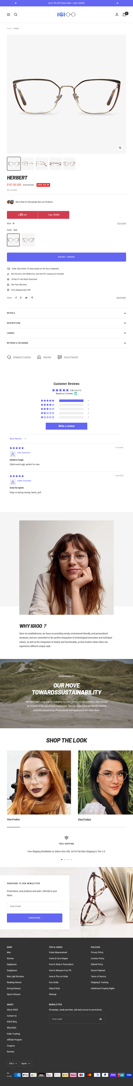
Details (11, 313)
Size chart (121, 223)
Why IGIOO (11, 1027)
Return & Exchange (17, 343)
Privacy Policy (97, 952)
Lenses (10, 333)
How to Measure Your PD (60, 970)
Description (13, 323)
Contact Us (12, 1015)
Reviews (10, 1051)
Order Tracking (13, 1033)
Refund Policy (97, 964)
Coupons (11, 1045)
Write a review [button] (66, 426)
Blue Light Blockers (15, 976)
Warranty (47, 357)
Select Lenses (66, 257)
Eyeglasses (12, 964)
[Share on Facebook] (16, 298)
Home (9, 28)
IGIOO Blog (12, 1021)
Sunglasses (12, 970)
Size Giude (53, 982)
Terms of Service (98, 976)
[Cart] (124, 14)
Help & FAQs (54, 988)
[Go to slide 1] (61, 859)
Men (9, 952)
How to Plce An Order (58, 976)
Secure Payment (71, 357)
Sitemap (52, 994)
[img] (17, 448)
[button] (48, 400)
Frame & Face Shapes (58, 958)
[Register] (100, 1019)
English (24, 1063)
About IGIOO (12, 1009)
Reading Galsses (14, 982)
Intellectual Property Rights (103, 988)
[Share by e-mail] (32, 298)
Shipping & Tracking (21, 357)
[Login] (116, 14)
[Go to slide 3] (68, 859)
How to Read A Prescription (61, 964)
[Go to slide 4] (71, 859)
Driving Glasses (14, 988)
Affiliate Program (14, 1039)
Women (10, 958)
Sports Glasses (13, 994)
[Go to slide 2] (64, 859)
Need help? (121, 297)
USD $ (11, 1063)
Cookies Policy (97, 958)
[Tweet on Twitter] (26, 298)
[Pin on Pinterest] (21, 298)
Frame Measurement (58, 952)
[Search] (15, 14)
